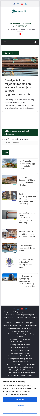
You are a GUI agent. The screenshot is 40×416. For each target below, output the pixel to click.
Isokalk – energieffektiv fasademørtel (20, 328)
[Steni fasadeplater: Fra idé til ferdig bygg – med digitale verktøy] (9, 166)
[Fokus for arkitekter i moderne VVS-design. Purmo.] (9, 249)
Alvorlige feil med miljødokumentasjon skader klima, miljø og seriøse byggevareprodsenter (18, 87)
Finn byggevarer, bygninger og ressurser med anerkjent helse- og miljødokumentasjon (27, 281)
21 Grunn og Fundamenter (20, 331)
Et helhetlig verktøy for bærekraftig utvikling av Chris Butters (26, 263)
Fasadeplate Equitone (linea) (20, 347)
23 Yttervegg (26, 339)
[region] (20, 397)
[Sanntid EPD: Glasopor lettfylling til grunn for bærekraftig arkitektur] (9, 182)
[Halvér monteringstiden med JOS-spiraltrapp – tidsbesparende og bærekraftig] (9, 200)
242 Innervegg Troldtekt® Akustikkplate (20, 370)
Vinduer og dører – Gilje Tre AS (15, 364)
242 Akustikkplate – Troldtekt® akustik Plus (20, 367)
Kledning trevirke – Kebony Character (20, 359)
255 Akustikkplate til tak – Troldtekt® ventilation (20, 373)
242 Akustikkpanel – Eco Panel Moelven (20, 375)
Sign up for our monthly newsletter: (15, 139)
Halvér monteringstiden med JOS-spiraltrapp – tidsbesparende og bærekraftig (27, 199)
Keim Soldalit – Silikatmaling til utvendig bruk (20, 323)
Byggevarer (8, 312)
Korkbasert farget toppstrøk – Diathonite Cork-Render (20, 325)
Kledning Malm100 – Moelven (20, 342)
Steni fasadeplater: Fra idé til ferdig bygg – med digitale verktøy (27, 165)
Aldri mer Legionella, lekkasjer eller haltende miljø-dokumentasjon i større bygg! (27, 218)
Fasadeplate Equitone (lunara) (20, 350)
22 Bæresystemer (15, 339)
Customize (20, 405)
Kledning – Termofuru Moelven (20, 345)
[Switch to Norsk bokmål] (20, 34)
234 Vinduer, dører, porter (20, 361)
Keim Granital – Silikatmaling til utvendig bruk (20, 315)
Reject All (20, 411)
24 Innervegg (31, 364)
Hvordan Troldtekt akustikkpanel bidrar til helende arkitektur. (27, 234)
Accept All (20, 399)
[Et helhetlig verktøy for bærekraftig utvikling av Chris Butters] (9, 264)
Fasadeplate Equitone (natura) (20, 353)
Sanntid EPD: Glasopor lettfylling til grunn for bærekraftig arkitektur (27, 181)
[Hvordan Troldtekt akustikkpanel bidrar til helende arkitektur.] (9, 235)
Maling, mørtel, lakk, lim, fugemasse (24, 312)
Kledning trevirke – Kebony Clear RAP (20, 356)
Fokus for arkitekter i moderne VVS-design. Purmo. (27, 248)
